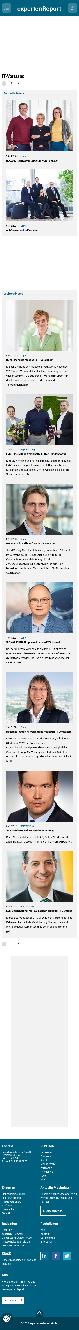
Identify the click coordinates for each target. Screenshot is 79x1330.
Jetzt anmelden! (13, 1300)
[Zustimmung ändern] (7, 1318)
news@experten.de (13, 1245)
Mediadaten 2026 (53, 1210)
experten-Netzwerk (12, 1233)
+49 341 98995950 (16, 1161)
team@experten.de (21, 1237)
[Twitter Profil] (67, 1256)
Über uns (7, 1230)
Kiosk (8, 1263)
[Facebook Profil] (56, 1256)
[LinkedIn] (44, 1256)
